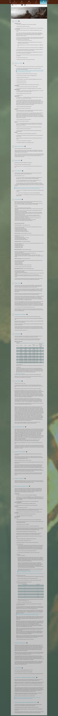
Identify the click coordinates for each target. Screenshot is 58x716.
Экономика (21, 2)
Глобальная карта (14, 2)
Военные (36, 2)
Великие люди (29, 2)
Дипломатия (43, 2)
